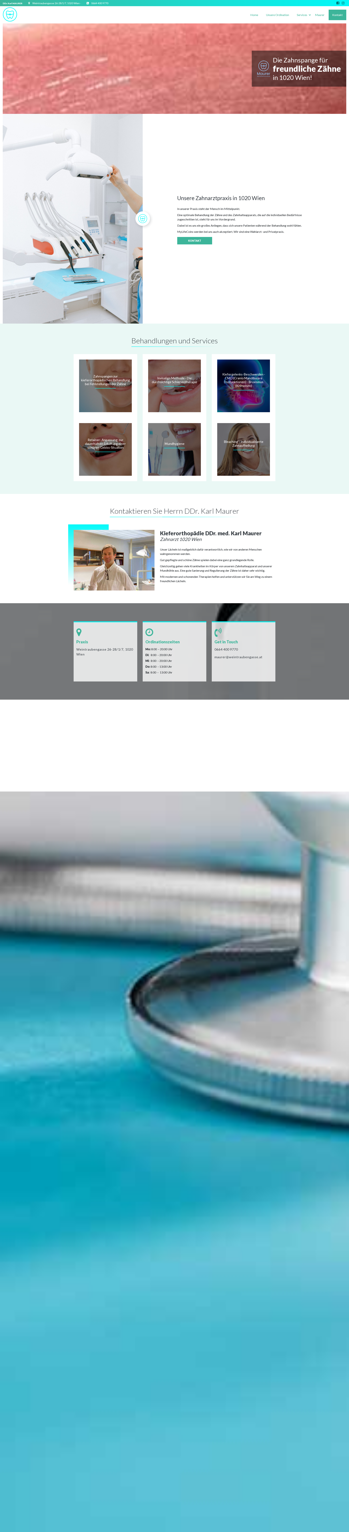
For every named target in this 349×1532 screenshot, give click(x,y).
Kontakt (337, 15)
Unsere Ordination (277, 15)
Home (254, 15)
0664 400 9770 (99, 3)
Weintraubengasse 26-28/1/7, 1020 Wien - (56, 3)
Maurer (319, 15)
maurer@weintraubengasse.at (238, 657)
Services (302, 15)
